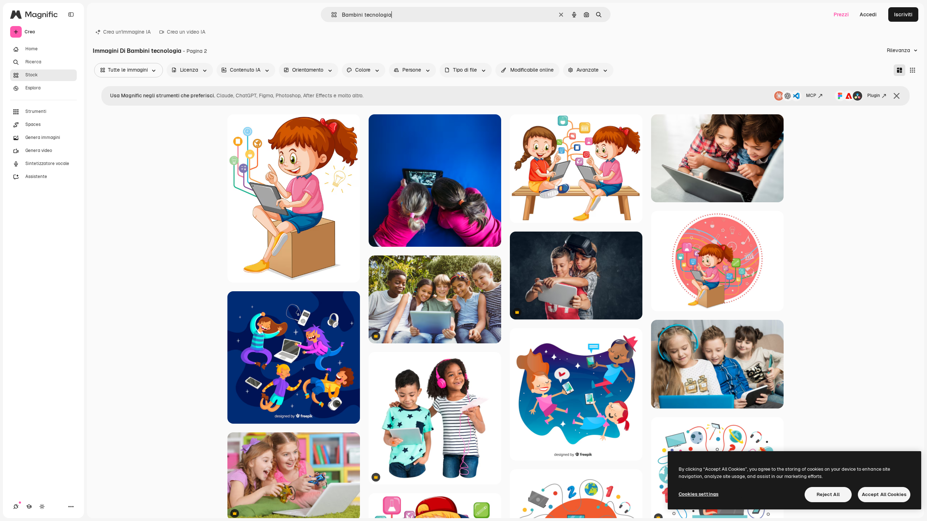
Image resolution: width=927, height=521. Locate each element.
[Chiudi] (896, 96)
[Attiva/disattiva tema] (42, 506)
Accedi (868, 14)
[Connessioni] (16, 506)
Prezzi (841, 14)
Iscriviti (903, 14)
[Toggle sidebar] (71, 14)
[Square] (912, 70)
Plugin (873, 95)
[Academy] (29, 506)
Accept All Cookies (884, 494)
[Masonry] (899, 70)
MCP (811, 95)
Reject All (828, 494)
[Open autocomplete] (331, 14)
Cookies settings (698, 494)
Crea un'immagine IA (127, 32)
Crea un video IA (186, 32)
